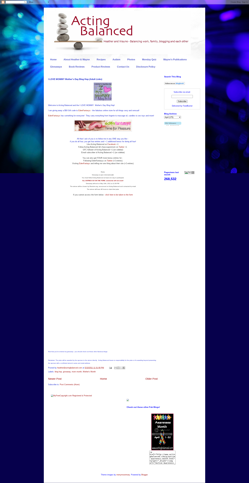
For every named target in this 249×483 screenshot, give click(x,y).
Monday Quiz (149, 59)
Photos (131, 59)
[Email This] (115, 367)
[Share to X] (121, 367)
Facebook (111, 144)
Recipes (101, 59)
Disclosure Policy (145, 67)
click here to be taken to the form (119, 195)
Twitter (121, 147)
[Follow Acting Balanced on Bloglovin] (174, 84)
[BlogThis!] (118, 367)
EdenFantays (84, 163)
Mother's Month (89, 372)
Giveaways (56, 67)
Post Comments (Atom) (70, 384)
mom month (77, 372)
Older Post (151, 378)
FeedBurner (188, 106)
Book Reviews (77, 67)
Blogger (144, 475)
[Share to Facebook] (123, 367)
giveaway (67, 372)
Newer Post (55, 378)
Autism (116, 59)
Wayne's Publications (175, 59)
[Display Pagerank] (189, 173)
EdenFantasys (84, 110)
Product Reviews (101, 67)
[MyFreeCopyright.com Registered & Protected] (71, 396)
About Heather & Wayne (77, 59)
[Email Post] (110, 368)
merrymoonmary (123, 475)
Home (53, 59)
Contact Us (123, 67)
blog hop (58, 372)
